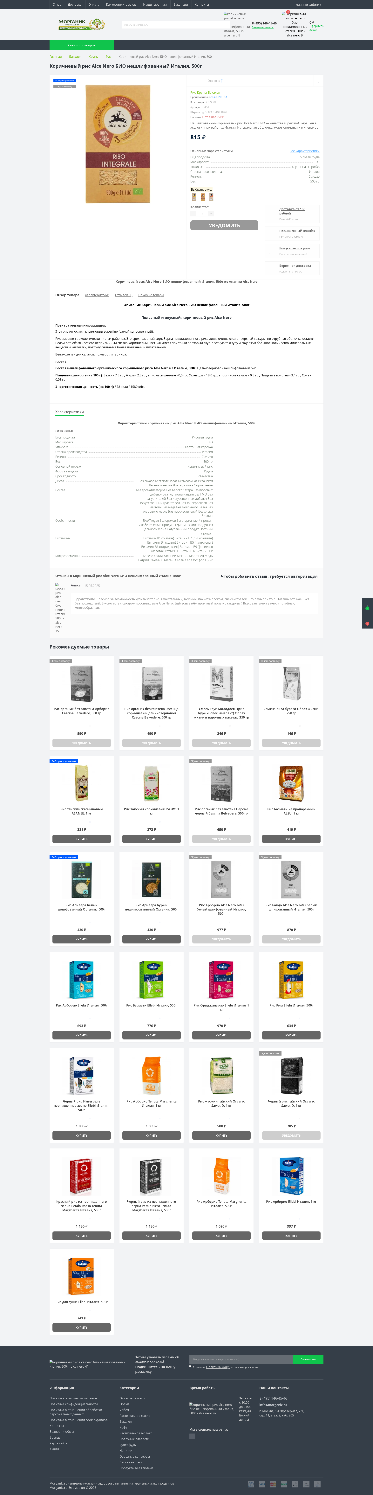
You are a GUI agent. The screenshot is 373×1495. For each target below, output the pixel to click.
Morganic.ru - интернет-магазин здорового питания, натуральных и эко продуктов (112, 1483)
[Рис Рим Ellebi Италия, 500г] (291, 979)
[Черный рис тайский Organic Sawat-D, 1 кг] (291, 1075)
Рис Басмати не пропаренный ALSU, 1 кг (291, 811)
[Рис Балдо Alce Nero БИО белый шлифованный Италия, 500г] (291, 879)
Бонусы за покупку (294, 248)
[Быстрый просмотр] (109, 666)
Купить (82, 839)
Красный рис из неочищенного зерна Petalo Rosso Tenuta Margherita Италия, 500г (81, 1205)
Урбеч (124, 1410)
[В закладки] (318, 80)
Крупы (93, 56)
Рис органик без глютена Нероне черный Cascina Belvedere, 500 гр (221, 811)
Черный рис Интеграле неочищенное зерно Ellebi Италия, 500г (81, 1105)
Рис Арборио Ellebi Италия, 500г (81, 1005)
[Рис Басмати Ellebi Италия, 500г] (151, 979)
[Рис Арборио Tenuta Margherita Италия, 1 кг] (151, 1075)
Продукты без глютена (136, 1468)
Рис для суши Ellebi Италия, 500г (82, 1302)
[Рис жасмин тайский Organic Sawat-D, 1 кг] (221, 1075)
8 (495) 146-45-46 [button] (273, 1398)
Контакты (202, 4)
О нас (57, 4)
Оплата (93, 4)
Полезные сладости (134, 1439)
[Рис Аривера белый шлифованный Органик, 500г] (81, 879)
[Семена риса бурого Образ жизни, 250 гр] (291, 683)
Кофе (123, 1427)
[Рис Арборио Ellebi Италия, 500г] (81, 979)
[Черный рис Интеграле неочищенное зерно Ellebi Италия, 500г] (81, 1075)
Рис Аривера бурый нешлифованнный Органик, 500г (151, 907)
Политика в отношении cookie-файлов (78, 1420)
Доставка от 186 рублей (292, 211)
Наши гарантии (155, 4)
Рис (108, 56)
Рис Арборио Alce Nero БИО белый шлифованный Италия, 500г (221, 909)
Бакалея (75, 56)
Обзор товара (67, 295)
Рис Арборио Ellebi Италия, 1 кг (291, 1201)
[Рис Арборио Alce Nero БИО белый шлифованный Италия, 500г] (221, 879)
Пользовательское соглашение (73, 1398)
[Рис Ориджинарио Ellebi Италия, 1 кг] (221, 979)
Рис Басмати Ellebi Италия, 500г (151, 1005)
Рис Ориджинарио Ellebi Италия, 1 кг (221, 1007)
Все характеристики (305, 151)
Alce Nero (218, 97)
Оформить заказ (316, 27)
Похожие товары (151, 295)
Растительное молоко (136, 1433)
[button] (367, 621)
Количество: (199, 207)
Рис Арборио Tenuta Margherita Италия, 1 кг (151, 1103)
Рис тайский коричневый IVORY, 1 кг (151, 811)
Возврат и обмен (62, 1431)
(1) (223, 81)
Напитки (125, 1450)
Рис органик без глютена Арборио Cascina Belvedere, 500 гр (81, 711)
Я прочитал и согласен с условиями (225, 1367)
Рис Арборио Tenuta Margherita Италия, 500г (221, 1203)
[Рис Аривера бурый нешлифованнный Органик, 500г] (151, 879)
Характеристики (97, 295)
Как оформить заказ (121, 4)
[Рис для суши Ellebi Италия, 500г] (81, 1276)
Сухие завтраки (131, 1462)
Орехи (124, 1404)
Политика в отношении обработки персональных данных (76, 1412)
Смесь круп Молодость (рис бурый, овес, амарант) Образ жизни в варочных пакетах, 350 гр (221, 713)
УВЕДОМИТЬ (224, 225)
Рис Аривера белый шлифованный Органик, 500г (81, 907)
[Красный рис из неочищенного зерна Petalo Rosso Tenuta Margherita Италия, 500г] (81, 1176)
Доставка (75, 4)
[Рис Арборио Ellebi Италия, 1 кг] (291, 1176)
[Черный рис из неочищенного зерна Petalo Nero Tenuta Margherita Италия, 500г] (151, 1176)
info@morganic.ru (273, 1405)
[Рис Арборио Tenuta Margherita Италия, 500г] (221, 1176)
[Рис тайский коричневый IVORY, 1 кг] (151, 783)
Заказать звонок (263, 27)
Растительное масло (134, 1416)
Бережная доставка (295, 266)
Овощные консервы (134, 1456)
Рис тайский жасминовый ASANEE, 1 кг (81, 811)
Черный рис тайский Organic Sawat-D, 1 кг (291, 1103)
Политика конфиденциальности (74, 1404)
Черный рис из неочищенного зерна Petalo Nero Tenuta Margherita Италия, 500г (151, 1205)
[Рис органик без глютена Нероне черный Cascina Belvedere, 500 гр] (221, 783)
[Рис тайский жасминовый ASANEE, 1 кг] (81, 783)
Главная (56, 56)
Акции (54, 1449)
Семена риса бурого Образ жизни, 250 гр (291, 711)
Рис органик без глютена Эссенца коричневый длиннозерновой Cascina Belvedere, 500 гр (151, 713)
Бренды (55, 1437)
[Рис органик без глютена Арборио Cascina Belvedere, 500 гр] (81, 683)
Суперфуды (127, 1445)
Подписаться (308, 1359)
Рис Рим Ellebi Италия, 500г (291, 1005)
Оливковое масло (132, 1398)
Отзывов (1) (123, 295)
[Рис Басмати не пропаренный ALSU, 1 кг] (291, 783)
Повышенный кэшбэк (297, 231)
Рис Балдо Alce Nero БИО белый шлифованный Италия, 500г (291, 907)
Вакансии (180, 4)
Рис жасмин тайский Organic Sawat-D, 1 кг (221, 1103)
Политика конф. (218, 1367)
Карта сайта (58, 1443)
